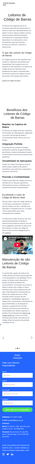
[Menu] (31, 5)
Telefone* (5, 399)
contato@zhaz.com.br (15, 420)
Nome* (4, 372)
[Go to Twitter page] (9, 454)
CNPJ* (4, 381)
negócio (8, 233)
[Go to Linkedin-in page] (12, 454)
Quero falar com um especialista (17, 410)
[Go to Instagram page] (4, 454)
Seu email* (6, 390)
